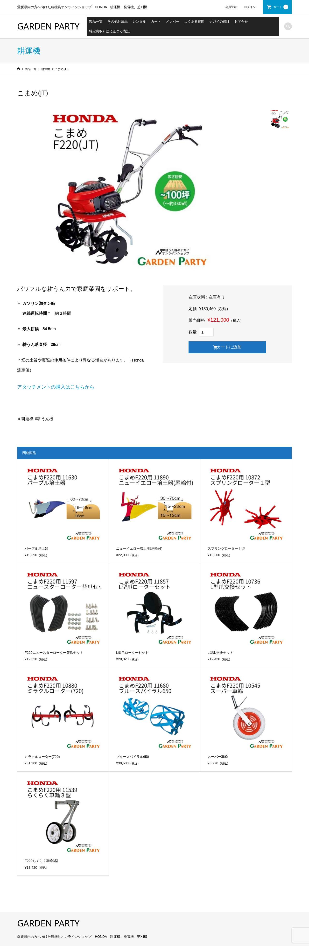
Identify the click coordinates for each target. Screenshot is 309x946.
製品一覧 (96, 21)
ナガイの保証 (219, 21)
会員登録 (231, 7)
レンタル (139, 21)
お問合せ (241, 21)
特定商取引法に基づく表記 (109, 31)
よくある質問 (194, 21)
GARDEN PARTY (48, 26)
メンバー (172, 21)
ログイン (250, 7)
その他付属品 (117, 21)
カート (280, 7)
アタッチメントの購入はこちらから (55, 387)
